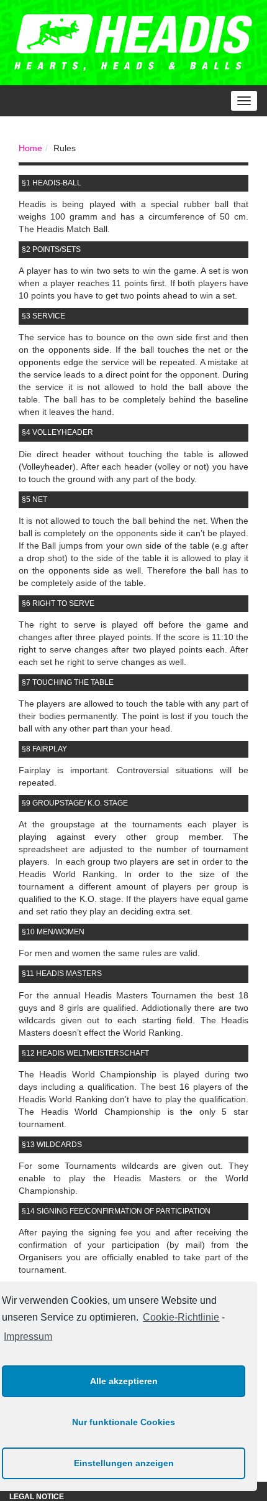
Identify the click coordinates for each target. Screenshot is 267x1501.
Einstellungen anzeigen (124, 1463)
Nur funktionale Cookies (123, 1422)
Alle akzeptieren (124, 1381)
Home (30, 148)
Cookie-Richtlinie (181, 1317)
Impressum (28, 1336)
